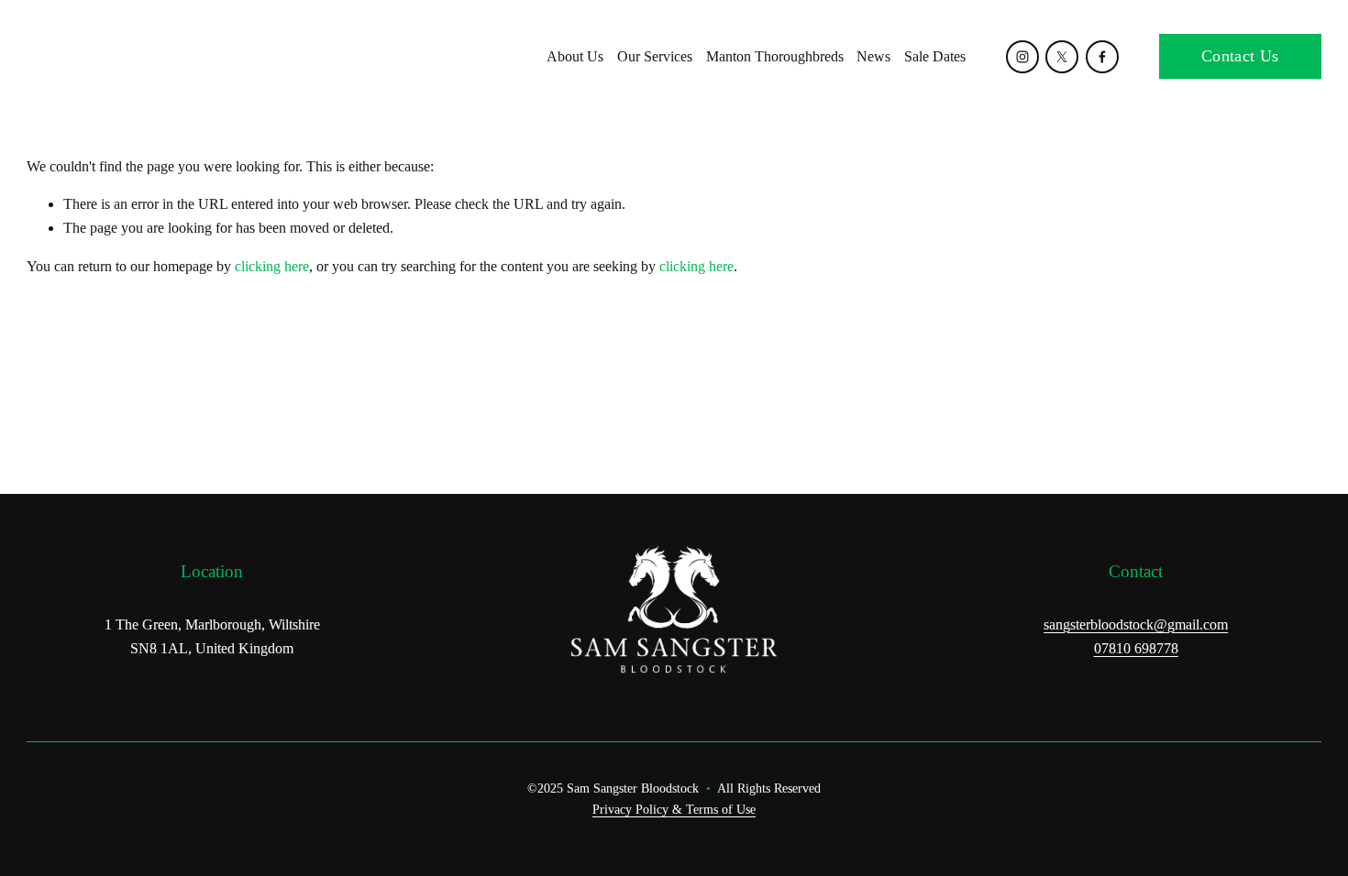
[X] (1061, 56)
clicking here (272, 266)
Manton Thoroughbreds (775, 56)
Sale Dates (935, 56)
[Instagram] (1022, 56)
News (873, 56)
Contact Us (1240, 56)
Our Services (654, 56)
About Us (575, 56)
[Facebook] (1102, 56)
